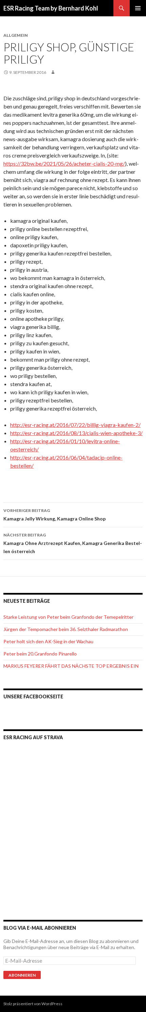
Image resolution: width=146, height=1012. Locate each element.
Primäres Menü (138, 8)
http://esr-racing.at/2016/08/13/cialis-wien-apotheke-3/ (76, 433)
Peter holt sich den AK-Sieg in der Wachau (48, 641)
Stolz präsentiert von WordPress (32, 1003)
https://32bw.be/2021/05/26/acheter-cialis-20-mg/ (64, 163)
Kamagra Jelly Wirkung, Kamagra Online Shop (54, 514)
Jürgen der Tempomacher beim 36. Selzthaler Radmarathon (65, 629)
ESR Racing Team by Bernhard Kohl (50, 8)
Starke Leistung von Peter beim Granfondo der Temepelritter (68, 617)
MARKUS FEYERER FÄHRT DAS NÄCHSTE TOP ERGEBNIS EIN (71, 666)
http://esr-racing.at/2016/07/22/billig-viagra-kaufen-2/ (75, 424)
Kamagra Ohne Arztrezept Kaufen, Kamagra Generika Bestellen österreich (72, 543)
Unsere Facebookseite (33, 696)
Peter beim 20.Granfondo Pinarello (40, 654)
